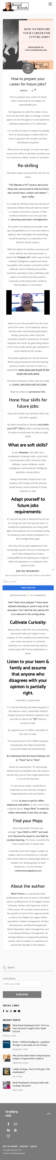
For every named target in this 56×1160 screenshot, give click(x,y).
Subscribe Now (28, 588)
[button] (27, 571)
